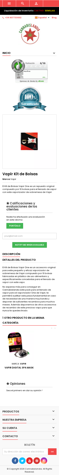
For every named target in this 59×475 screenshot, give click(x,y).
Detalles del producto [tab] (19, 260)
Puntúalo (14, 225)
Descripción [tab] (11, 254)
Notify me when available (29, 244)
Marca (6, 179)
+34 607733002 (13, 17)
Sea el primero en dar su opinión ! (24, 390)
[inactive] (29, 71)
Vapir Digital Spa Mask (19, 367)
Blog (54, 17)
